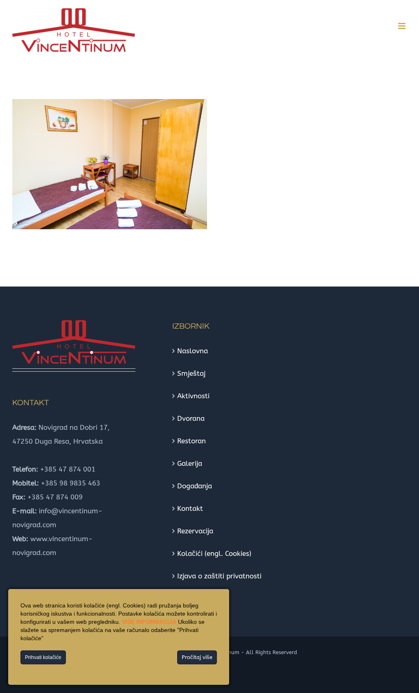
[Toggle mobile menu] (402, 26)
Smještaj (191, 373)
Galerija (189, 463)
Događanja (194, 486)
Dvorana (191, 418)
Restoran (191, 441)
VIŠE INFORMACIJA (149, 622)
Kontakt (190, 508)
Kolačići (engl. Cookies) (214, 553)
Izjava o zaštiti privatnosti (219, 576)
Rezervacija (195, 531)
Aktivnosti (193, 396)
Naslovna (192, 351)
